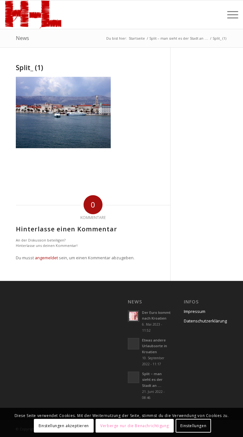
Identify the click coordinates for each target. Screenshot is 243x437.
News (22, 38)
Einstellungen (193, 425)
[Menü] (229, 14)
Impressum (194, 311)
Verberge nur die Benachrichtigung (134, 425)
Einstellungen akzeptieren (64, 425)
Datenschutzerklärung (205, 321)
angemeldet (46, 258)
